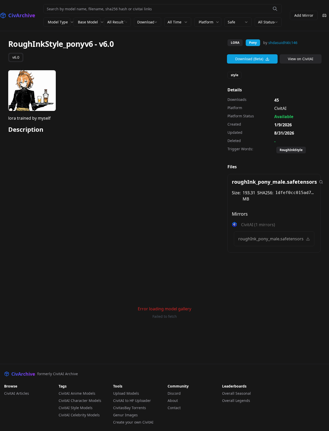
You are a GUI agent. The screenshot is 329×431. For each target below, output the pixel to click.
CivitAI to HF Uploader (132, 400)
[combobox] (117, 22)
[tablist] (15, 57)
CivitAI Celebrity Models (79, 414)
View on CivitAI (300, 58)
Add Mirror (303, 15)
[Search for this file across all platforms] (321, 182)
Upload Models (126, 393)
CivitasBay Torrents (129, 407)
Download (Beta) (249, 58)
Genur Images (125, 414)
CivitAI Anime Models (77, 393)
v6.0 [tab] (15, 57)
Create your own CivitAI (133, 422)
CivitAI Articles (16, 393)
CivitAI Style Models (76, 407)
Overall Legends (236, 400)
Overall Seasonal (236, 393)
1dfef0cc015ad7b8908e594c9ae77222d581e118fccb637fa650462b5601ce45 (295, 192)
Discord (174, 393)
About (173, 400)
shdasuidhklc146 (282, 42)
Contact (174, 407)
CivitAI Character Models (80, 400)
